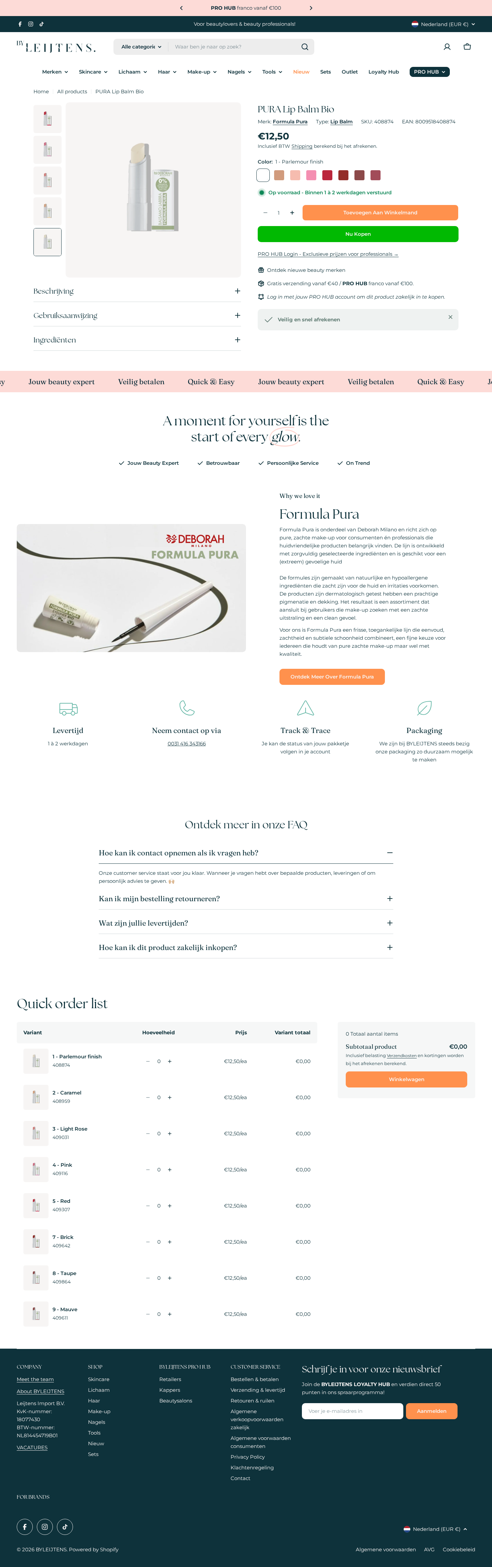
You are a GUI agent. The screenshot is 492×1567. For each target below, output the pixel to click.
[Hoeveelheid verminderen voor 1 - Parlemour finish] (148, 1061)
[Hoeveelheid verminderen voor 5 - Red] (148, 1205)
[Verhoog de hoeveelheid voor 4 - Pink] (170, 1169)
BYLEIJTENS (51, 1549)
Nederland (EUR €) (445, 24)
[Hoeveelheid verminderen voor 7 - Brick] (148, 1242)
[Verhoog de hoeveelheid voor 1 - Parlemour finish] (170, 1061)
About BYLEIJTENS (40, 1391)
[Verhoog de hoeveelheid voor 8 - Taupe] (170, 1278)
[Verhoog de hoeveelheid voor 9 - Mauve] (170, 1314)
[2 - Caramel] (279, 175)
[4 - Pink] (311, 175)
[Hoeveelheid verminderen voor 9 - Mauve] (148, 1314)
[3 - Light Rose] (295, 175)
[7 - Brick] (343, 175)
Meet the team (35, 1379)
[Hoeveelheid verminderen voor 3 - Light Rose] (148, 1133)
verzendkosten (402, 1055)
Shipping (302, 146)
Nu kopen (358, 234)
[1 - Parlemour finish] (263, 175)
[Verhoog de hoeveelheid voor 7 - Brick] (170, 1242)
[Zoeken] (305, 47)
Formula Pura (290, 121)
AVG (429, 1549)
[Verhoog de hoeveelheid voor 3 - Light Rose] (170, 1133)
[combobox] (213, 47)
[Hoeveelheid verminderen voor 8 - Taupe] (148, 1278)
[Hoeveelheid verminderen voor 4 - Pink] (148, 1169)
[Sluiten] (450, 317)
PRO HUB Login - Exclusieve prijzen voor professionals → (328, 254)
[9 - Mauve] (375, 175)
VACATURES (32, 1447)
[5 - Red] (327, 175)
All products (72, 91)
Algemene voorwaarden (386, 1549)
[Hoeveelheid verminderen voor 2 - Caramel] (148, 1097)
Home (41, 91)
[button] (181, 8)
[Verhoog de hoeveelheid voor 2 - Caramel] (170, 1097)
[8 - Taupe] (359, 175)
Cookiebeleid (459, 1549)
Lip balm (341, 121)
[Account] (447, 47)
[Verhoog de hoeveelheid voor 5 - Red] (170, 1205)
